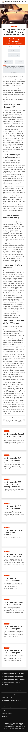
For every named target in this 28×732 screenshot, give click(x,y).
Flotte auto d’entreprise (8, 697)
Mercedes (14, 26)
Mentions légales (7, 713)
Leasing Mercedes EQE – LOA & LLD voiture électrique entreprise (13, 484)
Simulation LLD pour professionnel (11, 700)
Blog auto (4, 710)
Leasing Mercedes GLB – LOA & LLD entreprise (13, 579)
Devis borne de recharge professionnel (12, 694)
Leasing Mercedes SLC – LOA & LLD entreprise (13, 651)
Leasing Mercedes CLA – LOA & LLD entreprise (13, 459)
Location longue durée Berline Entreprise (13, 673)
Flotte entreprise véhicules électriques (12, 691)
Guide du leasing (6, 707)
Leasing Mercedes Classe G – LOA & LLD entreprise (14, 435)
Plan (23, 728)
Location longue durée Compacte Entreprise (11, 683)
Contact (4, 716)
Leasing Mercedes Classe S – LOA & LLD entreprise (14, 555)
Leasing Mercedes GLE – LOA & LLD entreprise (13, 507)
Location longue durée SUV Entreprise (12, 676)
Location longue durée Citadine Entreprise (13, 679)
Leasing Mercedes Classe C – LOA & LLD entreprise (14, 603)
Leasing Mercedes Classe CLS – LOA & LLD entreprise (13, 532)
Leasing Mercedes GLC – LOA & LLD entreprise (13, 627)
